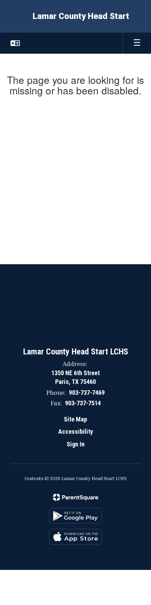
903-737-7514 (83, 403)
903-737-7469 (87, 392)
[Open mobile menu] (137, 43)
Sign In (76, 444)
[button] (15, 43)
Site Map (75, 419)
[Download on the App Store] (75, 537)
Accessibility (75, 431)
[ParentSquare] (75, 497)
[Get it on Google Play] (75, 516)
